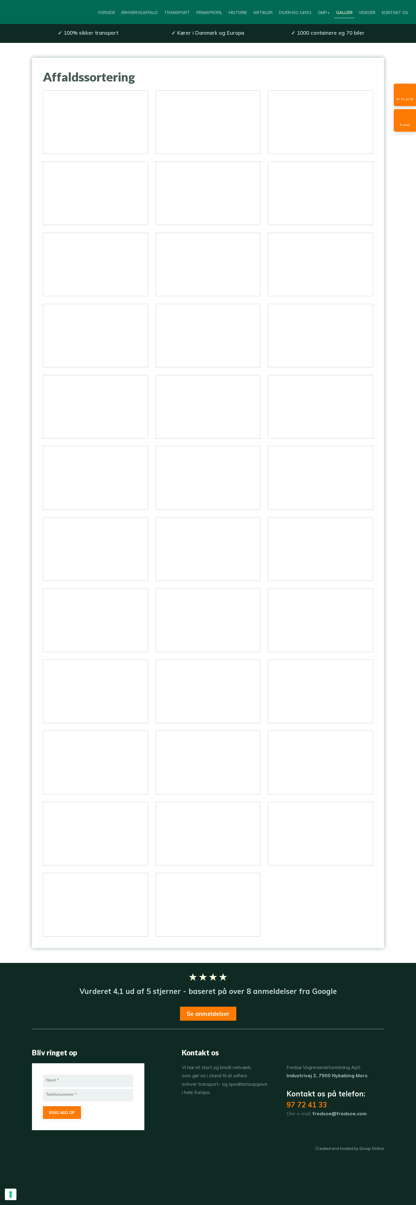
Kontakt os (395, 12)
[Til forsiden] (34, 12)
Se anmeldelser (208, 1013)
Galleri (344, 12)
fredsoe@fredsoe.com (339, 1113)
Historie (238, 12)
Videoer (367, 12)
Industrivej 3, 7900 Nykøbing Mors (327, 1075)
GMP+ (324, 12)
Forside (106, 12)
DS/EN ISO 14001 (295, 12)
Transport (177, 12)
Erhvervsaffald (140, 12)
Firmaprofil (209, 12)
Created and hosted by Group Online (350, 1148)
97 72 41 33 (307, 1104)
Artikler (263, 12)
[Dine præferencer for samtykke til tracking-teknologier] (10, 1194)
